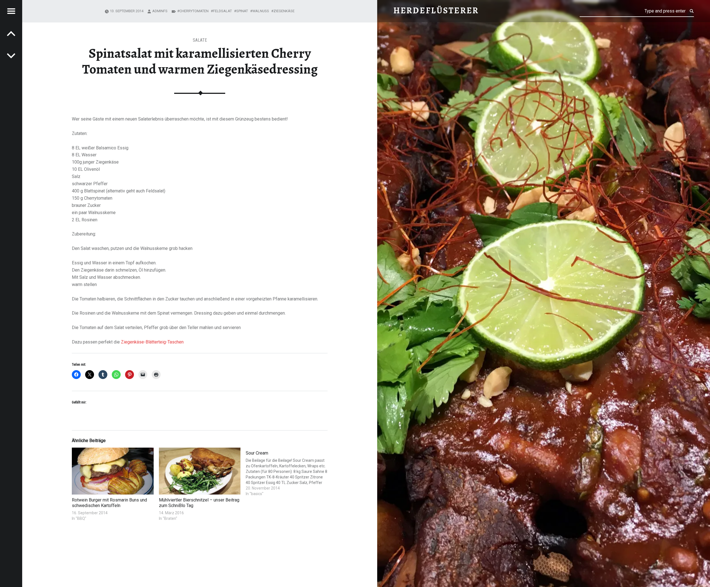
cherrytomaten (194, 11)
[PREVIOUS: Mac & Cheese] (11, 55)
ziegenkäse (284, 11)
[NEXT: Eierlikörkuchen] (11, 33)
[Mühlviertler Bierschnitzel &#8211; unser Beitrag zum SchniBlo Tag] (200, 471)
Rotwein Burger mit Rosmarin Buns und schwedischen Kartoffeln (109, 502)
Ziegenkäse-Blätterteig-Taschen (152, 342)
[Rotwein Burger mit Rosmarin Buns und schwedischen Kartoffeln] (113, 471)
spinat (242, 11)
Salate (200, 40)
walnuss (260, 11)
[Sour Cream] (287, 472)
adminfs (160, 11)
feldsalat (222, 11)
